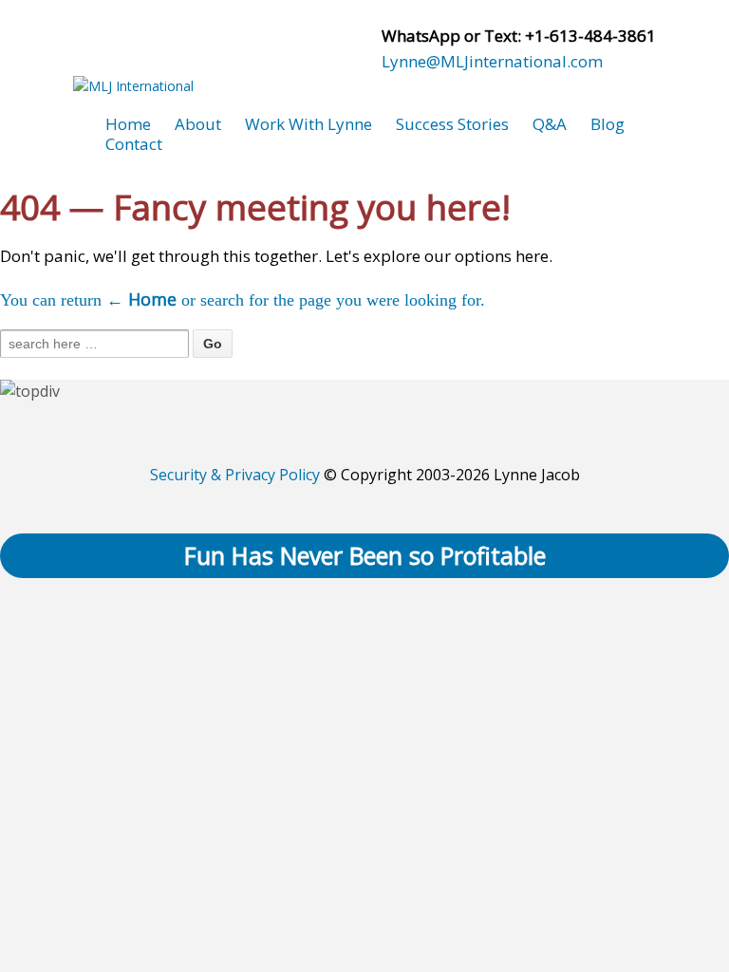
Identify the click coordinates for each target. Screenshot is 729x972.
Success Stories (452, 124)
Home (128, 124)
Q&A (550, 124)
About (198, 124)
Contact (133, 144)
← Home (141, 299)
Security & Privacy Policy (235, 474)
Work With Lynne (308, 124)
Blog (607, 124)
